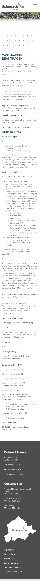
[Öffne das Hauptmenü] (35, 6)
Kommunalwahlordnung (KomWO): (14, 413)
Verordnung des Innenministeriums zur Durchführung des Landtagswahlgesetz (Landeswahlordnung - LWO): (16, 396)
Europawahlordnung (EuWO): (12, 374)
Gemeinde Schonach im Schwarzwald (16, 127)
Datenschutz (9, 554)
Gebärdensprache (11, 567)
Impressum (9, 550)
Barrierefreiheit (10, 558)
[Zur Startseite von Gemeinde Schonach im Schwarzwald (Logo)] (13, 6)
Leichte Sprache (11, 563)
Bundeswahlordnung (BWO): (12, 365)
